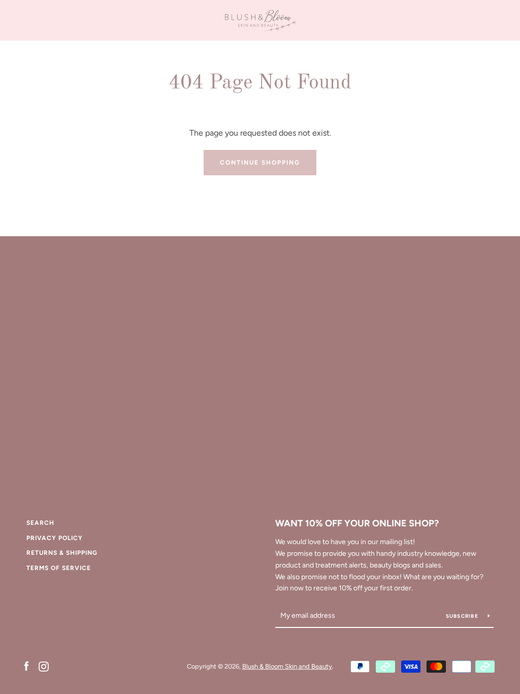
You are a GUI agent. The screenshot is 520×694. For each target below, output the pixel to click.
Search (40, 522)
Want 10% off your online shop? (357, 523)
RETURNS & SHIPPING (62, 552)
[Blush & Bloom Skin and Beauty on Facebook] (26, 666)
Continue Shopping (260, 162)
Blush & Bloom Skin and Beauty (287, 666)
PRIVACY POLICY (54, 538)
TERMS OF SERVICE (58, 568)
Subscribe (463, 616)
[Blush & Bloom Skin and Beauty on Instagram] (44, 666)
